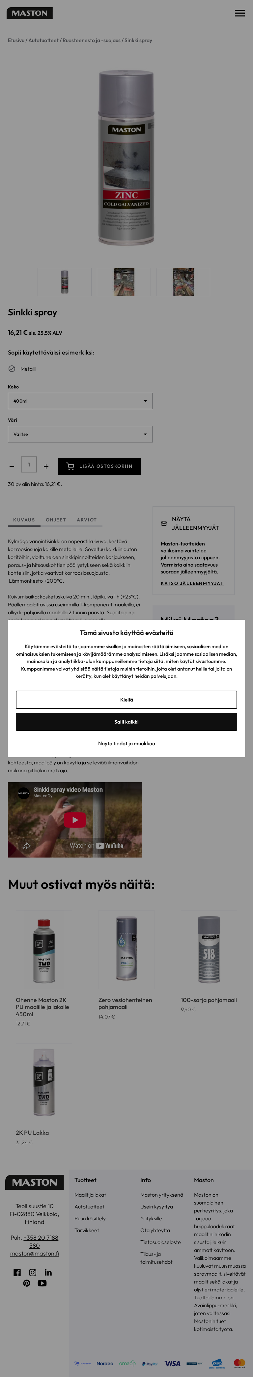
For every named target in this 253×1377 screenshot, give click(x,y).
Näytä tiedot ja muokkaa (126, 743)
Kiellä (126, 700)
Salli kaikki (126, 722)
